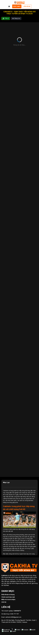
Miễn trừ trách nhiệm (8, 599)
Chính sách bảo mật (8, 597)
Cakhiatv (5, 490)
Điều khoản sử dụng (7, 594)
